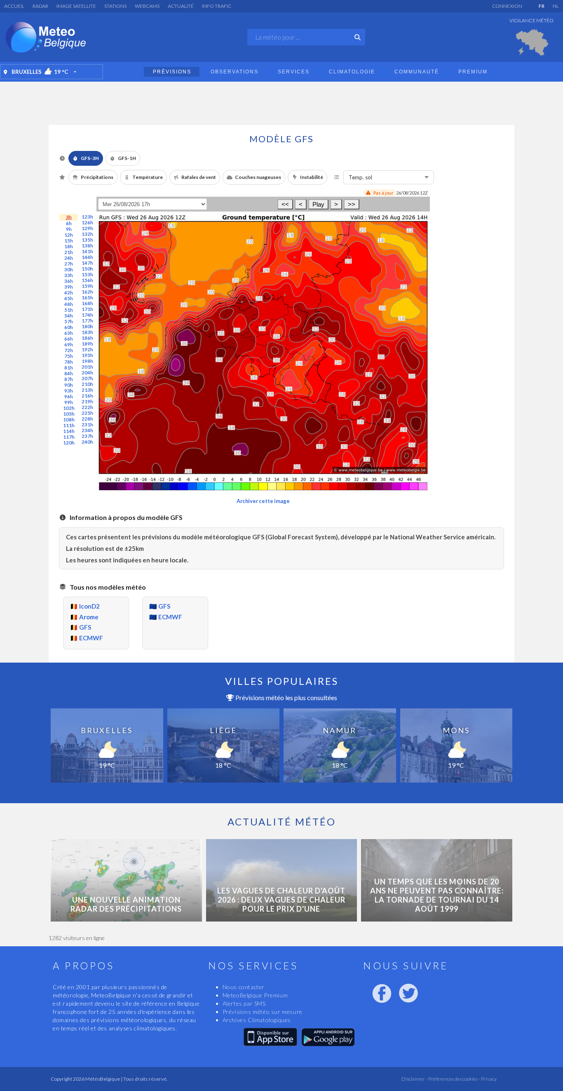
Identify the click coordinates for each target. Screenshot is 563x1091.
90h (68, 385)
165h (87, 297)
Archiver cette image (263, 501)
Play (318, 204)
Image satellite (76, 6)
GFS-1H (127, 158)
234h (87, 430)
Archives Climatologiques (257, 1019)
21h (68, 252)
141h (87, 251)
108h (69, 419)
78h (68, 361)
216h (87, 395)
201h (87, 366)
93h (68, 390)
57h (68, 321)
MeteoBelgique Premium (255, 995)
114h (69, 431)
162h (87, 291)
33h (68, 275)
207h (87, 378)
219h (87, 401)
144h (87, 257)
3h (69, 217)
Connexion (507, 6)
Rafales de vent (198, 177)
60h (68, 327)
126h (87, 222)
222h (87, 407)
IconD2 (89, 606)
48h (68, 304)
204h (87, 372)
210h (87, 384)
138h (87, 245)
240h (87, 441)
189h (87, 343)
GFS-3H (90, 158)
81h (68, 367)
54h (68, 315)
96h (68, 396)
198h (87, 361)
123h (87, 216)
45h (68, 298)
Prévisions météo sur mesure (263, 1011)
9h (69, 229)
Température (147, 177)
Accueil (14, 6)
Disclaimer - (414, 1079)
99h (68, 402)
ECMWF (91, 638)
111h (69, 425)
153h (87, 274)
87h (68, 379)
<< (285, 204)
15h (68, 240)
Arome (89, 617)
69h (68, 344)
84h (68, 373)
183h (87, 332)
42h (68, 292)
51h (68, 310)
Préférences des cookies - (453, 1079)
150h (87, 268)
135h (87, 239)
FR (541, 6)
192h (87, 349)
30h (68, 269)
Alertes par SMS (244, 1003)
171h (87, 309)
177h (87, 320)
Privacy (488, 1079)
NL (556, 6)
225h (87, 413)
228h (87, 418)
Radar (40, 6)
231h (87, 424)
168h (87, 303)
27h (68, 263)
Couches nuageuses (258, 177)
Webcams (147, 6)
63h (68, 333)
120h (69, 442)
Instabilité (311, 177)
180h (87, 326)
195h (87, 355)
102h (69, 408)
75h (68, 356)
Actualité (181, 6)
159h (87, 286)
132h (87, 234)
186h (87, 338)
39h (68, 286)
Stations (115, 6)
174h (87, 314)
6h (69, 223)
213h (87, 390)
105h (69, 413)
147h (87, 263)
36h (68, 281)
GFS (85, 627)
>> (351, 204)
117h (69, 437)
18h (68, 246)
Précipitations (97, 177)
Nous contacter (244, 986)
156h (87, 280)
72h (68, 350)
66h (68, 338)
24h (68, 258)
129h (87, 228)
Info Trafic (216, 6)
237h (87, 436)
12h (68, 234)
